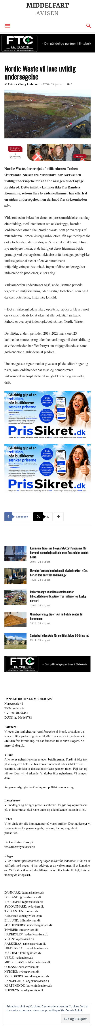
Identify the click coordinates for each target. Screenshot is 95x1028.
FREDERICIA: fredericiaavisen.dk (26, 948)
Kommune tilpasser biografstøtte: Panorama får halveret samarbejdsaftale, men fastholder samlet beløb (59, 552)
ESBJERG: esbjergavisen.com (23, 916)
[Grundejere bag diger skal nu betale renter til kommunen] (15, 619)
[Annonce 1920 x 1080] (47, 415)
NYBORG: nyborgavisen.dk (21, 971)
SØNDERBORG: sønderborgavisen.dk (28, 925)
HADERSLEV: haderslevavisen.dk (26, 934)
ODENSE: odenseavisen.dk (21, 967)
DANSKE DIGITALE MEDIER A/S (28, 698)
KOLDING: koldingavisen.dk (22, 953)
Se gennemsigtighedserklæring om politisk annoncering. (39, 787)
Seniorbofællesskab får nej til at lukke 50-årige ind (59, 635)
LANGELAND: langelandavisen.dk (26, 981)
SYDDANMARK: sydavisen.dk (24, 906)
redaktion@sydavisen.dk (19, 847)
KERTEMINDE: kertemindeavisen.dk (28, 985)
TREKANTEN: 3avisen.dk (21, 911)
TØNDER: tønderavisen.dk (21, 929)
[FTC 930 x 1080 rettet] (47, 43)
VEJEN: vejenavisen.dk (19, 939)
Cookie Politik (73, 1010)
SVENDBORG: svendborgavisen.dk (26, 976)
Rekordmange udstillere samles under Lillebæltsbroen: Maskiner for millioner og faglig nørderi (58, 596)
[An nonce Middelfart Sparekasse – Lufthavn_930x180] (47, 152)
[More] (59, 516)
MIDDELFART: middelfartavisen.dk (27, 962)
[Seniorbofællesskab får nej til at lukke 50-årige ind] (15, 641)
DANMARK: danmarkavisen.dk (24, 892)
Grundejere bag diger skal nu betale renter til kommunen (56, 616)
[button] (7, 26)
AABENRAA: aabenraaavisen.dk (25, 943)
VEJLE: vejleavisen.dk (18, 957)
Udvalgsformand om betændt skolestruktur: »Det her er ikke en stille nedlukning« (59, 572)
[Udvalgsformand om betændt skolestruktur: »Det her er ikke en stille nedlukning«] (15, 576)
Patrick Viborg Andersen (23, 84)
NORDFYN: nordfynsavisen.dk (24, 990)
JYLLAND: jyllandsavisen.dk (23, 897)
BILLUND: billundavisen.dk (22, 920)
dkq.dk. (20, 745)
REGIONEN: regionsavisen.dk (23, 902)
